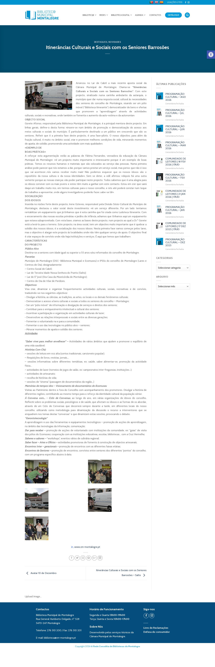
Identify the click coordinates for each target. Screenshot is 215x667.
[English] (157, 2)
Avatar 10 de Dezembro (43, 573)
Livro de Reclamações (155, 627)
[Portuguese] (152, 2)
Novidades (114, 42)
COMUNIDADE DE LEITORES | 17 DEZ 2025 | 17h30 (175, 226)
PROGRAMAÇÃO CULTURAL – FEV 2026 (175, 177)
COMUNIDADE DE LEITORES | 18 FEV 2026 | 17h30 (175, 161)
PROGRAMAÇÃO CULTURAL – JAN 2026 (174, 210)
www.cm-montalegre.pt (87, 546)
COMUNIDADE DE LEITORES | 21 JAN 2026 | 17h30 (175, 193)
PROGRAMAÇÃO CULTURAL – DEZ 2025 (175, 242)
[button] (211, 54)
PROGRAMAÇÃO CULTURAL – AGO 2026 (175, 96)
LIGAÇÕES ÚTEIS (174, 2)
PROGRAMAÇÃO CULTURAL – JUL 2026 (174, 113)
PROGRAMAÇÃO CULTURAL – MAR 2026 (175, 145)
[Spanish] (162, 2)
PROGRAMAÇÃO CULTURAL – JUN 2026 (174, 129)
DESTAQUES (100, 42)
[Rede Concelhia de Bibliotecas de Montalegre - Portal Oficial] (42, 15)
